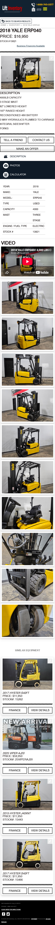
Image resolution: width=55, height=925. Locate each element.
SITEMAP (34, 919)
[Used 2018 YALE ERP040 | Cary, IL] (27, 72)
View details (40, 710)
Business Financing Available (31, 46)
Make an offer (27, 148)
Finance (15, 710)
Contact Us (41, 140)
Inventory (14, 25)
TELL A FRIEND (13, 140)
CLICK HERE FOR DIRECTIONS (11, 909)
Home (3, 25)
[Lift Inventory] (12, 15)
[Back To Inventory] (17, 21)
